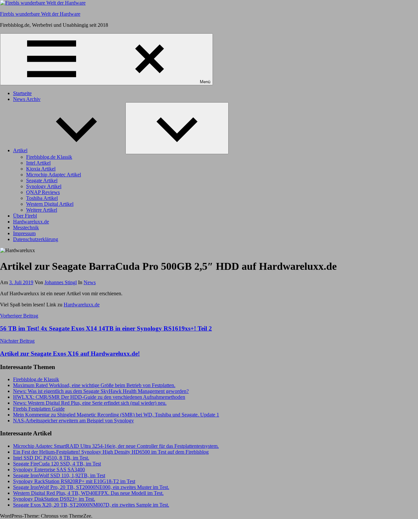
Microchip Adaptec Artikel (53, 174)
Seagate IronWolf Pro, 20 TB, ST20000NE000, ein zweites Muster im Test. (91, 487)
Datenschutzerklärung (35, 239)
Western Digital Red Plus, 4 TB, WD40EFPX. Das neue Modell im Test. (88, 493)
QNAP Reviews (43, 192)
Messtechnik (26, 227)
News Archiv (26, 99)
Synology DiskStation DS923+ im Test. (54, 499)
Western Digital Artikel (49, 204)
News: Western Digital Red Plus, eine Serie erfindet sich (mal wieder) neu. (90, 403)
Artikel (20, 150)
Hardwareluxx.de (31, 221)
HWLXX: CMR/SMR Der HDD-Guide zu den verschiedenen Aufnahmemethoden (99, 397)
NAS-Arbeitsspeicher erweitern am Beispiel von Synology (73, 420)
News (90, 282)
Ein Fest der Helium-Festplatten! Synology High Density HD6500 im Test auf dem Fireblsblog (111, 452)
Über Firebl (25, 216)
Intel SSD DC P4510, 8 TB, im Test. (51, 458)
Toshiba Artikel (42, 198)
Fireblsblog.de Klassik (49, 157)
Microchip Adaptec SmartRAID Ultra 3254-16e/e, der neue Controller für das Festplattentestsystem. (116, 446)
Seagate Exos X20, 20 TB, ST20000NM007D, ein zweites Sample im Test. (91, 505)
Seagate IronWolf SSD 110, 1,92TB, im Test (59, 475)
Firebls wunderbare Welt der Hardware (40, 14)
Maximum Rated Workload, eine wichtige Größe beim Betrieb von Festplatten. (94, 385)
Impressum (24, 233)
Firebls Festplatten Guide (39, 409)
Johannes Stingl (60, 282)
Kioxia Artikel (41, 168)
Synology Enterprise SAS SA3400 (49, 469)
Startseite (22, 93)
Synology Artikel (43, 186)
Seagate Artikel (41, 180)
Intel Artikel (38, 163)
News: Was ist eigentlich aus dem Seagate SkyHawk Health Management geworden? (101, 391)
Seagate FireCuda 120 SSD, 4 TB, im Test (57, 463)
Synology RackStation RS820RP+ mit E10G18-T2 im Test (74, 481)
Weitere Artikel (41, 210)
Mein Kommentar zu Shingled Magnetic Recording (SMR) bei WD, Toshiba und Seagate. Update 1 (116, 414)
